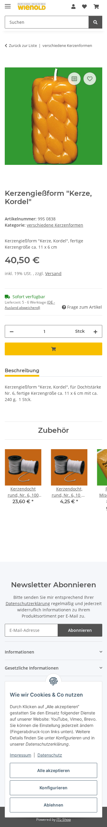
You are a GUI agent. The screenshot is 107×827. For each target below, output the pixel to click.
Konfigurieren (53, 787)
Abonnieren (80, 630)
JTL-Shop (63, 819)
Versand (53, 273)
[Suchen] (95, 22)
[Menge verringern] (11, 331)
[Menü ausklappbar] (8, 3)
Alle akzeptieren (53, 770)
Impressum (20, 754)
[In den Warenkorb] (9, 64)
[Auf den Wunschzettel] (89, 78)
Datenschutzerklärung (28, 603)
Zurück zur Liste (23, 45)
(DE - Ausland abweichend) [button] (30, 305)
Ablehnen (53, 804)
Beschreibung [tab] (22, 370)
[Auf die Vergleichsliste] (74, 78)
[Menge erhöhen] (95, 331)
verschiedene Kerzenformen (55, 225)
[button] (73, 6)
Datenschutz (49, 754)
